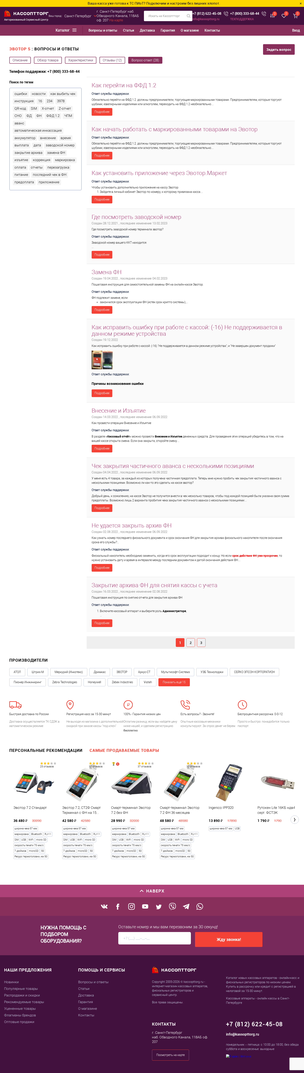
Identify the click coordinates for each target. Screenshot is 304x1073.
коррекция (41, 160)
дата (37, 145)
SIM (34, 108)
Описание (20, 60)
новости (39, 94)
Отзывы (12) (112, 60)
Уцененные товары (20, 1008)
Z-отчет (65, 108)
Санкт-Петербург (77, 16)
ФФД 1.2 (53, 116)
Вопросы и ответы (103, 30)
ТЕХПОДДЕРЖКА (242, 19)
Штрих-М (38, 672)
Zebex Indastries (122, 682)
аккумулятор (24, 138)
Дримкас (100, 672)
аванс (19, 123)
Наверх (155, 891)
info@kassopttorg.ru (205, 19)
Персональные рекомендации (46, 750)
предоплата (24, 182)
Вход (296, 30)
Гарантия (168, 30)
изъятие (21, 160)
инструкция (24, 101)
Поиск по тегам (21, 82)
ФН (39, 116)
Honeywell (94, 682)
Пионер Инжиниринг (28, 682)
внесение (48, 138)
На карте (116, 20)
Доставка (147, 30)
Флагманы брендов (20, 1015)
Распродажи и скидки (22, 995)
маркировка (65, 160)
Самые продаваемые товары (124, 750)
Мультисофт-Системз (175, 672)
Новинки (11, 982)
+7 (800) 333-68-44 (244, 13)
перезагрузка (58, 167)
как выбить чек (62, 94)
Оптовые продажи (19, 1022)
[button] (295, 819)
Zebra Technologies (64, 682)
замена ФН (56, 153)
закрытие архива (28, 153)
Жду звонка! (229, 939)
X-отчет (48, 108)
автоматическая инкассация (38, 130)
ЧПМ (68, 116)
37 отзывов (96, 766)
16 (40, 101)
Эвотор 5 (19, 49)
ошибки (20, 94)
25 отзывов (47, 766)
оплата (20, 167)
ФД (29, 116)
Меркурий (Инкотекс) (69, 672)
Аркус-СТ (144, 672)
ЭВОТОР (121, 672)
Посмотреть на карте (170, 1055)
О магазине (190, 30)
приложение (49, 182)
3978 (61, 101)
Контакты (212, 30)
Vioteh (148, 682)
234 (49, 101)
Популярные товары (21, 989)
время (66, 138)
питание (21, 175)
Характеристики (80, 60)
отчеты (37, 167)
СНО (18, 116)
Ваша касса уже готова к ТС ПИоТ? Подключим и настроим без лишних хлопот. (120, 3)
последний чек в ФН (49, 175)
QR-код (20, 108)
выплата (21, 145)
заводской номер (60, 145)
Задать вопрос (278, 49)
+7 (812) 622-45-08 (206, 13)
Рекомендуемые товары (24, 1002)
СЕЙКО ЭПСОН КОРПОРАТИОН (254, 672)
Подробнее (102, 111)
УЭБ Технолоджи (212, 672)
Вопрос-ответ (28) (145, 60)
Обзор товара (48, 60)
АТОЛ (17, 672)
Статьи (128, 30)
